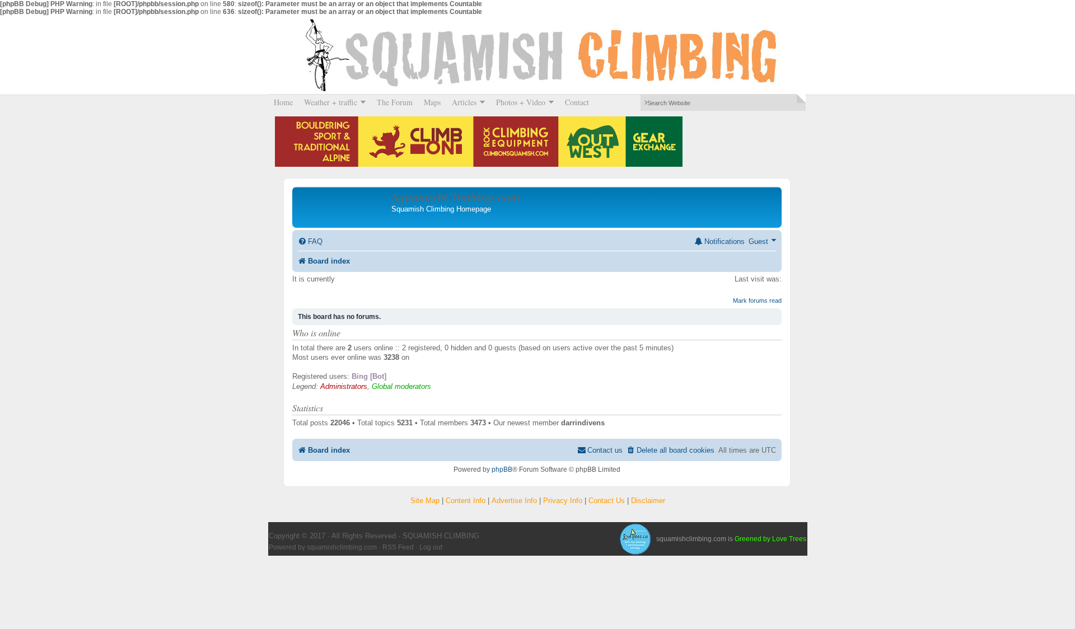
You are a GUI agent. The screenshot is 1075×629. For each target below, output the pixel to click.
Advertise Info (514, 500)
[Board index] (343, 207)
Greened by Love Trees (770, 539)
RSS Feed (398, 547)
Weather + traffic (327, 102)
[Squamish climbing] (635, 539)
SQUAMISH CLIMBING (537, 55)
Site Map (425, 500)
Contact (577, 102)
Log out (430, 547)
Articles (461, 102)
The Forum (395, 102)
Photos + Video (517, 102)
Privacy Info (562, 500)
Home (283, 102)
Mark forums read (757, 300)
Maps (432, 102)
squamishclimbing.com (342, 547)
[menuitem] (310, 241)
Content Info (465, 500)
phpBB (502, 469)
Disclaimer (648, 500)
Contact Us (606, 500)
